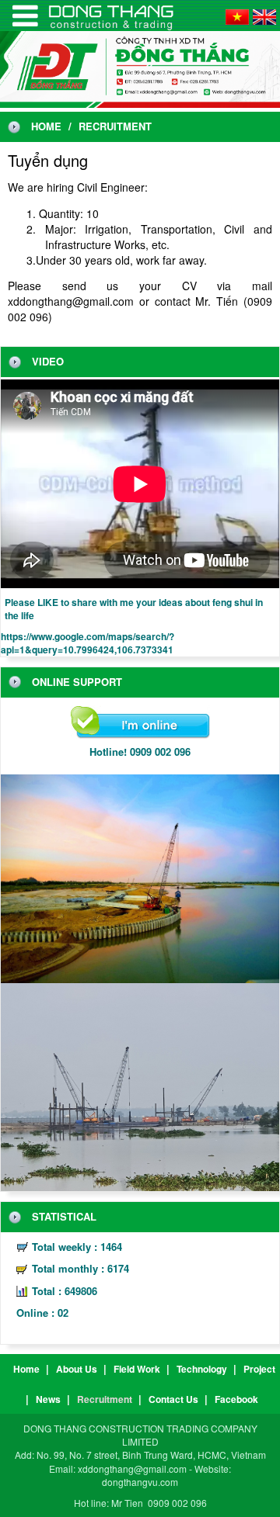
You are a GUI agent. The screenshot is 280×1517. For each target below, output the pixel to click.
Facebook (236, 1399)
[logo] (140, 68)
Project (259, 1369)
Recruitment (104, 1399)
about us (76, 1369)
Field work (137, 1369)
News (48, 1399)
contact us (173, 1399)
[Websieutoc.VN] (25, 15)
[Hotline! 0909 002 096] (140, 723)
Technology (202, 1369)
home (46, 126)
